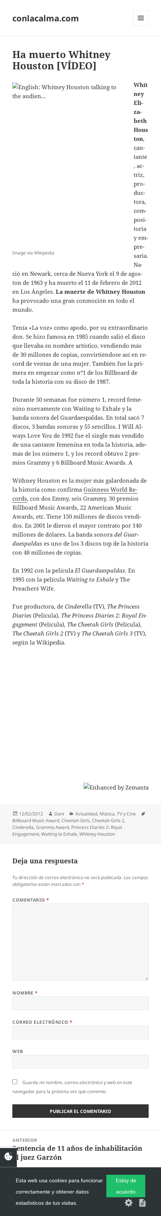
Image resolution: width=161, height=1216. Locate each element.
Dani (59, 814)
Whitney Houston (97, 834)
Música (107, 814)
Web (17, 1051)
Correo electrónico (42, 1022)
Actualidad (86, 814)
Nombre (25, 993)
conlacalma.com (45, 18)
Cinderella (23, 827)
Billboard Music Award (35, 820)
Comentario (30, 900)
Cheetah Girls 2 (108, 820)
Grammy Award (52, 827)
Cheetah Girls (75, 820)
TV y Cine (126, 814)
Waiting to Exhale (59, 834)
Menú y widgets (141, 25)
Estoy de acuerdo (126, 1186)
